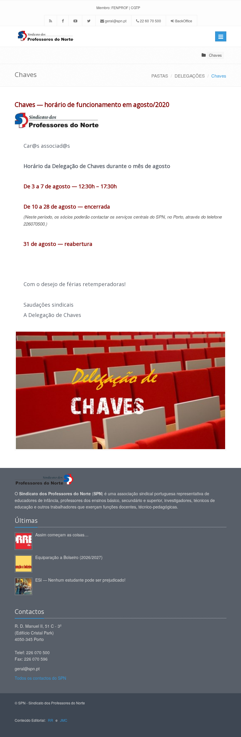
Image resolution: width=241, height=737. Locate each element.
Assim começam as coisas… (61, 535)
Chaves (215, 55)
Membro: (103, 7)
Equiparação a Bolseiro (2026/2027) (69, 557)
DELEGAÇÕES (190, 76)
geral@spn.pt (115, 20)
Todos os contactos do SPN (40, 678)
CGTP (135, 7)
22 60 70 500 (150, 20)
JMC (63, 720)
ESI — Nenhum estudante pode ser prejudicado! (80, 580)
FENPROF (119, 7)
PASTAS (159, 76)
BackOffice (183, 20)
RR (50, 720)
